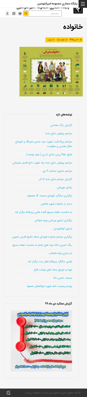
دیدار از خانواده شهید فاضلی (56, 204)
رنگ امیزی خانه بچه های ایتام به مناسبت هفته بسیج (42, 245)
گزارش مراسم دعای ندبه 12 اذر (55, 179)
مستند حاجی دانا (62, 278)
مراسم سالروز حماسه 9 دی (57, 171)
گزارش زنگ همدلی (61, 125)
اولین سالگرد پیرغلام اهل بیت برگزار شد (50, 261)
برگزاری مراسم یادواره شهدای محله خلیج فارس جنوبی (42, 237)
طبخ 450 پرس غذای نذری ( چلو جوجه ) (49, 154)
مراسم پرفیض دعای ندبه (58, 133)
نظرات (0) (61, 39)
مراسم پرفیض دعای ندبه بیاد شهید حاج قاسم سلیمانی (42, 163)
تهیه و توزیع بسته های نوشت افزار (53, 269)
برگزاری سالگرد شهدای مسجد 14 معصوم (49, 195)
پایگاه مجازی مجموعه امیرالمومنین (57, 3)
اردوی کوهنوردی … (61, 228)
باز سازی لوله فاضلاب (60, 253)
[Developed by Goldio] (8, 393)
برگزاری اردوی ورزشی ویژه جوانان (53, 220)
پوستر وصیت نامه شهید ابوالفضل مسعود (49, 286)
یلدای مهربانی (64, 187)
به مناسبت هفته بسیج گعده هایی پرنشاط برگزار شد (43, 212)
